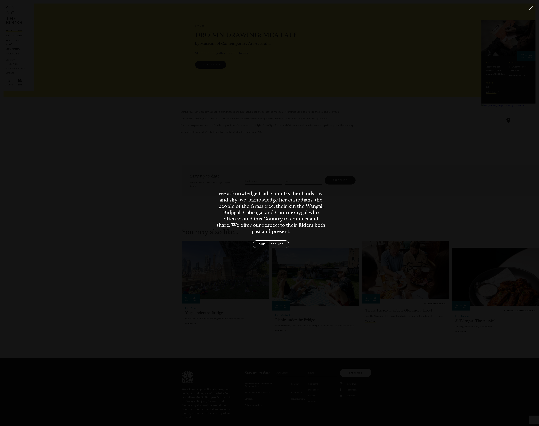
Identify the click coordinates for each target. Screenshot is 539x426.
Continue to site (271, 244)
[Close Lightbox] (531, 7)
